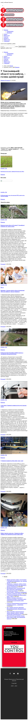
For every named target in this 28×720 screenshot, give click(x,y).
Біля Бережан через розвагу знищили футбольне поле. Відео (12, 171)
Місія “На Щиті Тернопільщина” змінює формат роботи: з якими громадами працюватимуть (15, 613)
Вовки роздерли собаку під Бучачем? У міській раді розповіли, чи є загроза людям (12, 226)
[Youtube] (14, 673)
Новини (3, 80)
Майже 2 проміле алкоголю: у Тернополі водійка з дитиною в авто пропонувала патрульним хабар (12, 534)
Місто (2, 287)
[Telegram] (18, 673)
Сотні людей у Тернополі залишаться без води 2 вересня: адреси (17, 593)
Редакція (7, 80)
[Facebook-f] (10, 673)
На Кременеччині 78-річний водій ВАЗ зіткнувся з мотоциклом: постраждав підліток (12, 353)
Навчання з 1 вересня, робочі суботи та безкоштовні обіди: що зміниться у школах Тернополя (12, 291)
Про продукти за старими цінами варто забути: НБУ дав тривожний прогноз (16, 617)
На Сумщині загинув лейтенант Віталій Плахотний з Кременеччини (16, 608)
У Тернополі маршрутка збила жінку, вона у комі (12, 460)
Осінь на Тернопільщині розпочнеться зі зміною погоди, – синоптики (17, 604)
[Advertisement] (14, 132)
